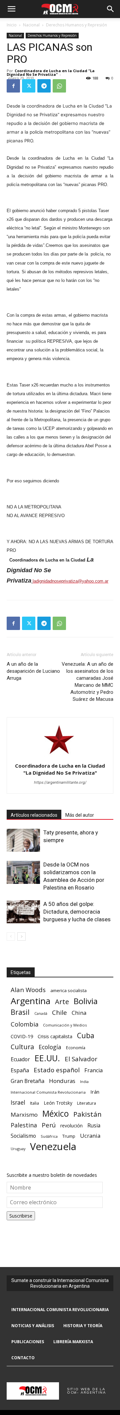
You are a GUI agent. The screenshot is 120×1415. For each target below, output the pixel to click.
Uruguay (18, 1148)
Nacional (31, 25)
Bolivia (86, 1000)
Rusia (93, 1125)
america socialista (68, 990)
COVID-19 (22, 1036)
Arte (62, 1001)
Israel (18, 1102)
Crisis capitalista (55, 1036)
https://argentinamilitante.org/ (60, 782)
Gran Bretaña (27, 1081)
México (55, 1113)
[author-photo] (60, 756)
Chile (59, 1012)
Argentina (30, 1000)
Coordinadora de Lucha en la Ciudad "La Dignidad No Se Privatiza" (51, 72)
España (20, 1070)
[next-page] (21, 936)
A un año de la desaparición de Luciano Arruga (33, 671)
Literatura (86, 1103)
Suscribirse (20, 1216)
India (84, 1081)
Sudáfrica (49, 1136)
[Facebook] (13, 86)
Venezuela (53, 1146)
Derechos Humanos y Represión (76, 25)
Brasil (20, 1011)
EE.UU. (47, 1058)
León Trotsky (58, 1103)
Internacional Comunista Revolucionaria (48, 1092)
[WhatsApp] (59, 86)
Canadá (40, 1013)
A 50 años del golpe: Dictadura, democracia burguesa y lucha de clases (77, 912)
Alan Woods (28, 989)
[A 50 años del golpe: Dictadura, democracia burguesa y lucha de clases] (23, 911)
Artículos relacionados (34, 815)
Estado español (57, 1069)
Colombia (24, 1024)
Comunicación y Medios (65, 1025)
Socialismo (23, 1135)
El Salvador (81, 1059)
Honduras (62, 1080)
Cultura (22, 1046)
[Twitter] (28, 86)
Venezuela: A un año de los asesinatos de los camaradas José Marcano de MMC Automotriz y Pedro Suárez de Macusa (87, 681)
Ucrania (90, 1135)
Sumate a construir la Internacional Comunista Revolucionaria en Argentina (60, 1283)
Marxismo (24, 1114)
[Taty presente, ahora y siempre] (23, 840)
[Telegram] (44, 86)
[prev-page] (11, 936)
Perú (49, 1124)
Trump (68, 1136)
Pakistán (87, 1114)
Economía (75, 1048)
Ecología (50, 1047)
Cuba (85, 1035)
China (79, 1012)
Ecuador (20, 1059)
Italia (34, 1103)
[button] (11, 9)
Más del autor (79, 815)
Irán (94, 1091)
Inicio (12, 25)
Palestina (24, 1125)
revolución (71, 1125)
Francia (93, 1070)
